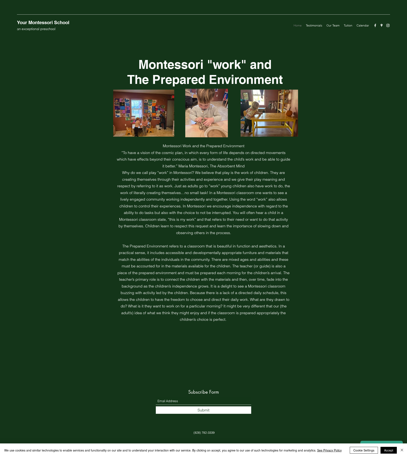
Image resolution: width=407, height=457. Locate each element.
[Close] (401, 450)
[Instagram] (388, 25)
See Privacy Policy (329, 450)
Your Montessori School (43, 22)
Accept (388, 450)
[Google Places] (381, 25)
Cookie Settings (363, 450)
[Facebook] (375, 25)
